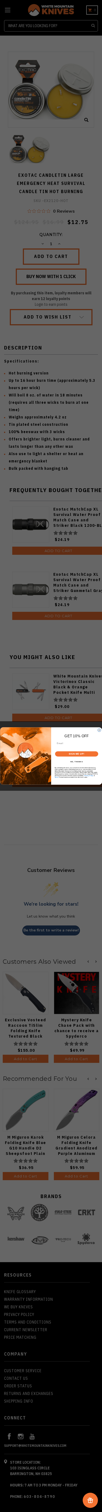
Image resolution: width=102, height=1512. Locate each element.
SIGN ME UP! (76, 754)
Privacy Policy (88, 775)
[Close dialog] (99, 730)
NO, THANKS (76, 762)
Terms (56, 777)
